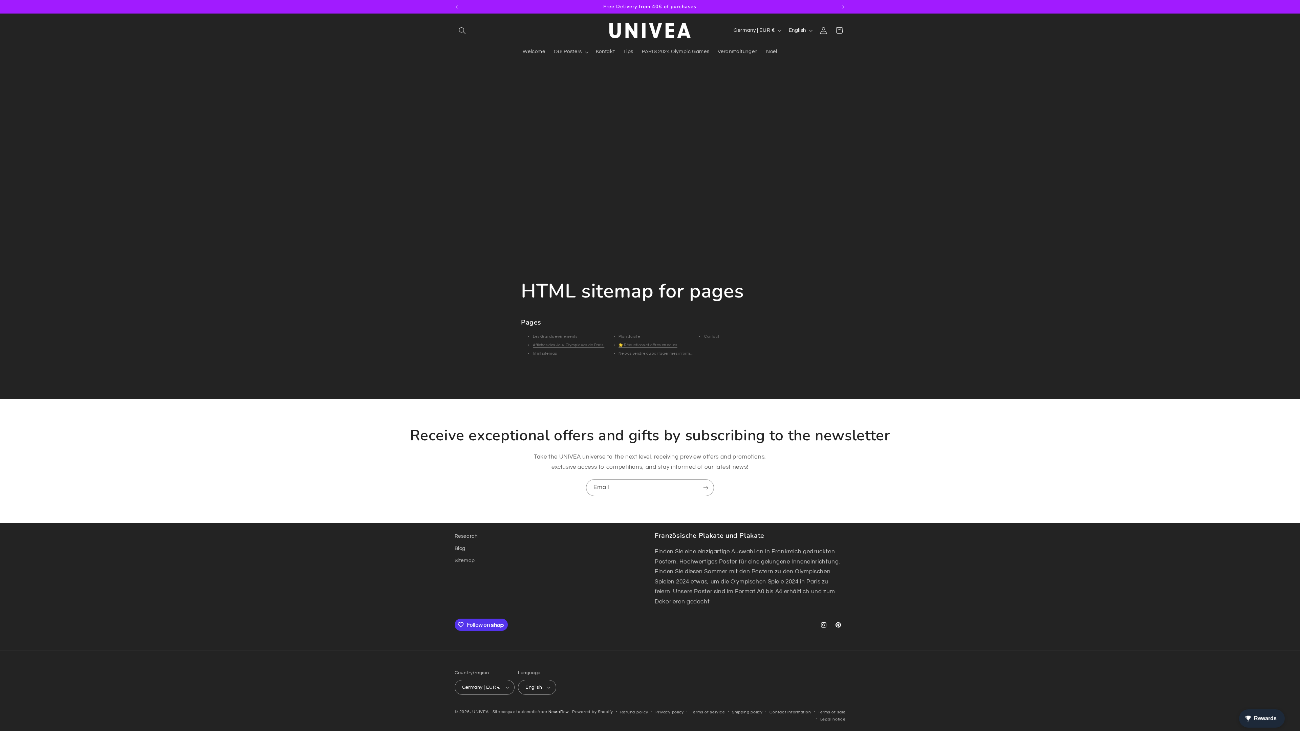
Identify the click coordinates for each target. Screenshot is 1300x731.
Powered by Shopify (592, 712)
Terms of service (708, 712)
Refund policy (634, 712)
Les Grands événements (555, 336)
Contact (711, 336)
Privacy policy (669, 712)
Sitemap (465, 560)
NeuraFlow (558, 712)
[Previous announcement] (456, 7)
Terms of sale (832, 712)
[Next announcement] (843, 7)
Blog (460, 548)
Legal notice (833, 719)
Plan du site (629, 336)
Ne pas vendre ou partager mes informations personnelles (672, 353)
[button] (462, 30)
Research (466, 536)
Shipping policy (747, 712)
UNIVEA (480, 712)
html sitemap (545, 353)
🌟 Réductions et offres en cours (648, 345)
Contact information (790, 712)
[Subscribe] (706, 487)
